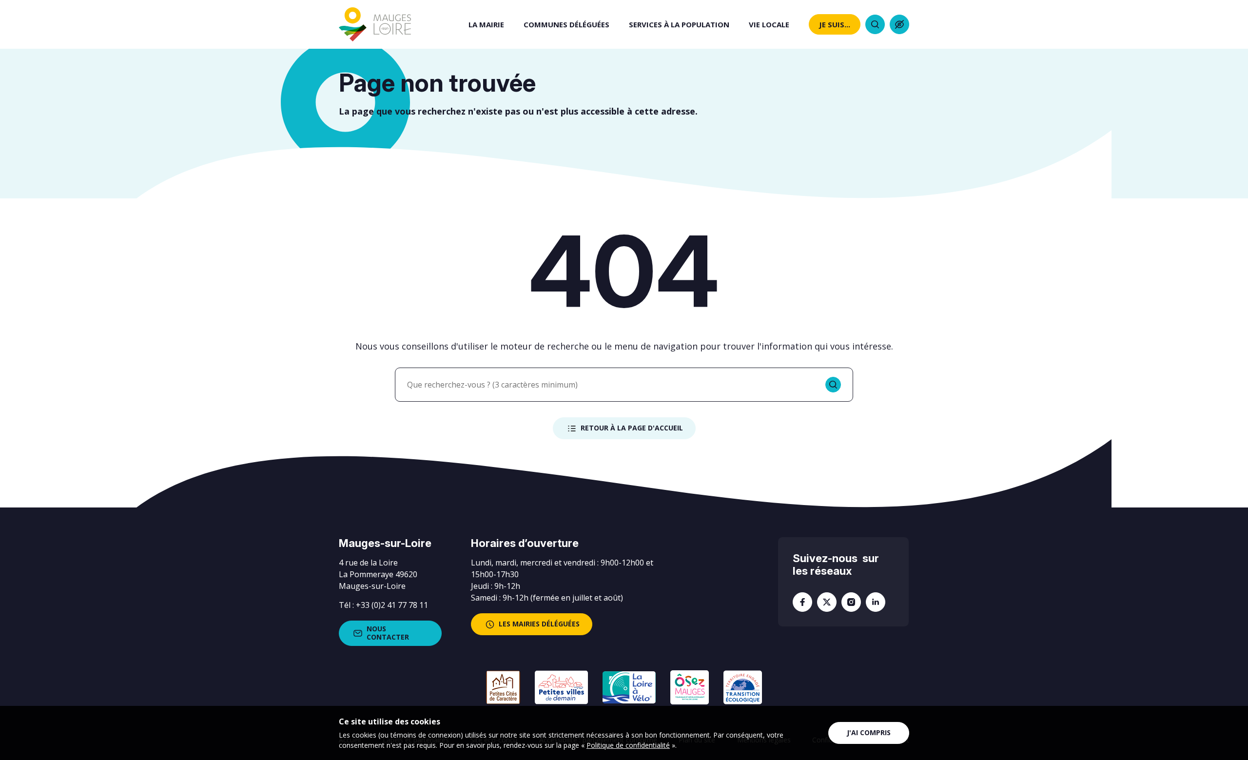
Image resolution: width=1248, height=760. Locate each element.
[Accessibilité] (899, 24)
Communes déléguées (566, 24)
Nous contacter (388, 633)
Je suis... (834, 24)
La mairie (486, 24)
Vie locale (769, 24)
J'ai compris (869, 732)
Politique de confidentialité (628, 745)
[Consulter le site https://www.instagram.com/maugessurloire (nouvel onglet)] (851, 602)
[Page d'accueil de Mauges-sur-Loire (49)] (375, 24)
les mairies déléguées (539, 623)
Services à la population (679, 24)
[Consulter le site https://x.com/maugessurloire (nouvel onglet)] (827, 602)
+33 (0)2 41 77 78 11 (392, 605)
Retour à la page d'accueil (632, 427)
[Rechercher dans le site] (875, 24)
